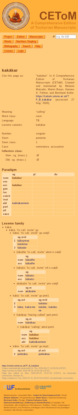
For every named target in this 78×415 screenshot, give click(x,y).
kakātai (43, 303)
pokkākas (44, 354)
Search (26, 46)
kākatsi (30, 275)
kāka (20, 307)
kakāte (43, 307)
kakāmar (23, 244)
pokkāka (23, 354)
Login (21, 50)
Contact (8, 50)
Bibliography (11, 46)
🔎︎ (53, 36)
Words (7, 41)
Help (37, 46)
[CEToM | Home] (39, 16)
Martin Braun (41, 398)
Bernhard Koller (10, 400)
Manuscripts (36, 36)
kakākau (31, 322)
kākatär (22, 247)
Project (8, 36)
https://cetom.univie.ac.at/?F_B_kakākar (20, 366)
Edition (21, 36)
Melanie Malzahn (11, 398)
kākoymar (23, 240)
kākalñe (30, 259)
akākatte (31, 291)
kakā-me (30, 307)
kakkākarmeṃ (20, 203)
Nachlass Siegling (26, 41)
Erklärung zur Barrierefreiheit (37, 403)
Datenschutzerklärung (13, 403)
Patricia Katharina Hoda (36, 400)
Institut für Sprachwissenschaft (46, 395)
